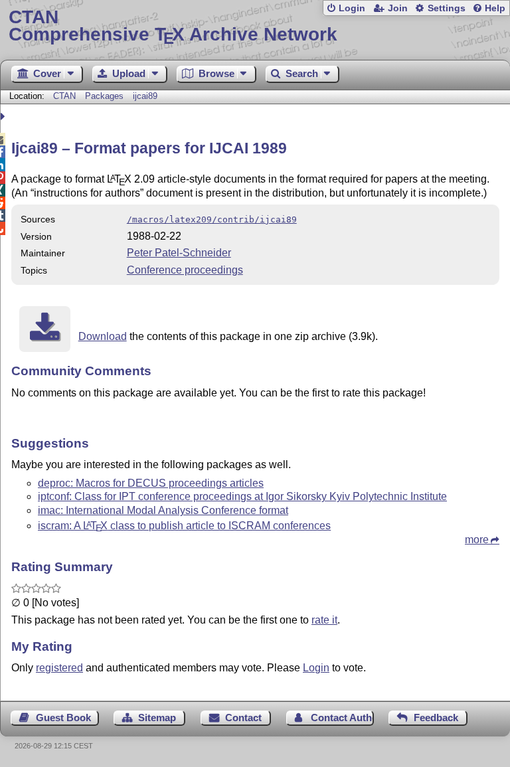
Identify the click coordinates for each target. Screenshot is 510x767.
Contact (243, 717)
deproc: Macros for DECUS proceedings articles (151, 483)
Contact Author (342, 717)
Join (398, 8)
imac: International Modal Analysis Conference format (163, 510)
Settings (447, 8)
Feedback (436, 717)
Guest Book (63, 717)
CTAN (64, 96)
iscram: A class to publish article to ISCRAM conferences (184, 525)
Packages (105, 96)
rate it (324, 620)
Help (495, 8)
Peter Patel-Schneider (179, 252)
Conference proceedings (185, 270)
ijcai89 (145, 96)
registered (59, 667)
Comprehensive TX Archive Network (173, 26)
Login (352, 8)
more (477, 539)
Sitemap (157, 717)
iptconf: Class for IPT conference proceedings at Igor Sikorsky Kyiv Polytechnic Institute (242, 496)
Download (102, 336)
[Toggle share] (4, 116)
